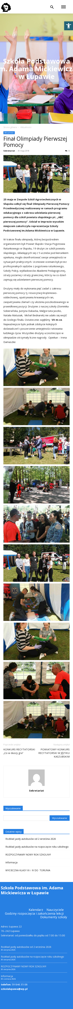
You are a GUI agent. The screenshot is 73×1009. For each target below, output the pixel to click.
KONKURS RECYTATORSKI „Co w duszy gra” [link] (19, 751)
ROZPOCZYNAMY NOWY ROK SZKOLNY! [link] (28, 854)
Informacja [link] (11, 862)
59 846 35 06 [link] (14, 984)
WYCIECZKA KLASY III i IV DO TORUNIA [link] (27, 870)
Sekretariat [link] (9, 150)
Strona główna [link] (10, 127)
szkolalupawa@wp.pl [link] (14, 989)
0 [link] (69, 150)
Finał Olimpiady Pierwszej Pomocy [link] (35, 141)
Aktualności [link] (25, 127)
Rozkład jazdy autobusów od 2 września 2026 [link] (30, 838)
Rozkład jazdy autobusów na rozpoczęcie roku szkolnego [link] (37, 846)
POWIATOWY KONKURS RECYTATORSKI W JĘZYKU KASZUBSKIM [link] (54, 753)
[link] (68, 25)
